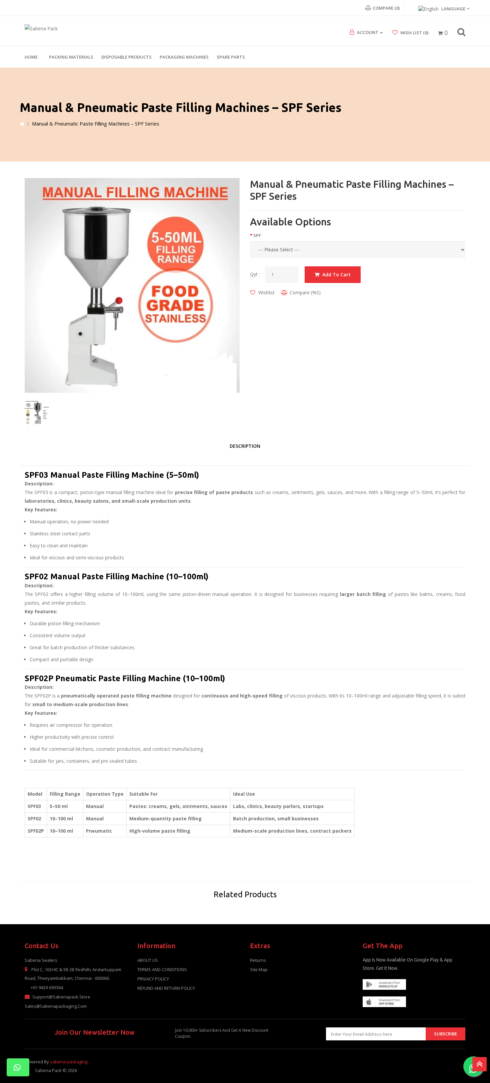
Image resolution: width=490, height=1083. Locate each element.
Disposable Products (126, 57)
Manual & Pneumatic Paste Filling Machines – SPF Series (95, 123)
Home (31, 57)
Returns (258, 960)
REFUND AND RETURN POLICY (166, 988)
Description (245, 446)
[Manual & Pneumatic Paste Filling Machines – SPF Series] (132, 285)
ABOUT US (147, 960)
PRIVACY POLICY (153, 979)
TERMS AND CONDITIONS (162, 969)
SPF (257, 235)
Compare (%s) (305, 292)
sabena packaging (68, 1062)
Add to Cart (336, 274)
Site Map (259, 969)
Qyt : (255, 274)
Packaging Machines (184, 57)
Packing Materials (71, 57)
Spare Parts (231, 57)
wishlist (266, 292)
